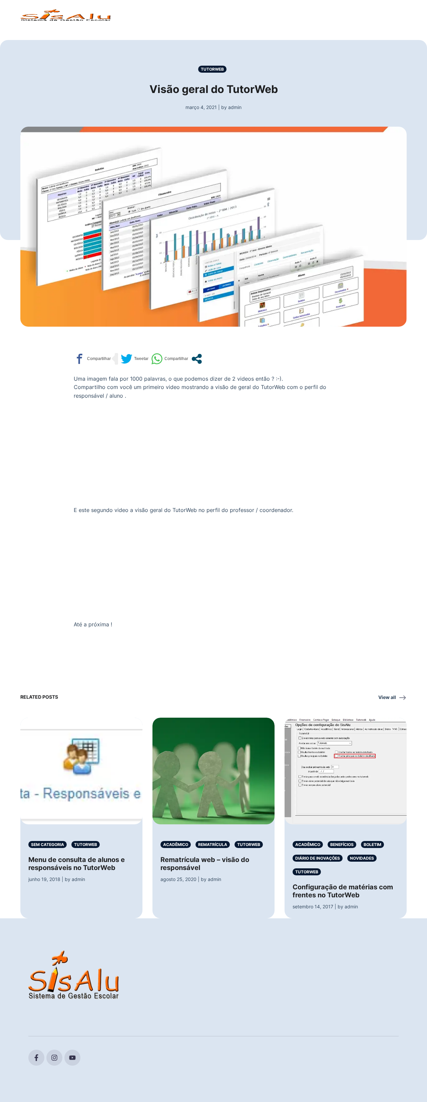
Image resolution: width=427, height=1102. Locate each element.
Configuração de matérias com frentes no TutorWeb (343, 891)
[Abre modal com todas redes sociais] (196, 359)
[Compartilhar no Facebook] (92, 359)
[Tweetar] (134, 359)
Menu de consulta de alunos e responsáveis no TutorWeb (76, 864)
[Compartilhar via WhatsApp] (169, 359)
